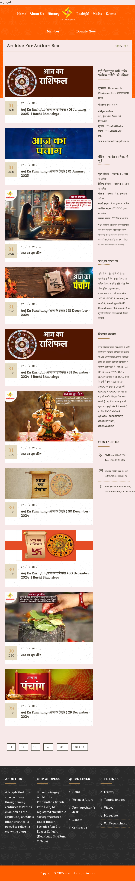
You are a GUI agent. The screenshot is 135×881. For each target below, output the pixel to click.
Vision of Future (82, 800)
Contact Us (79, 828)
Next (78, 747)
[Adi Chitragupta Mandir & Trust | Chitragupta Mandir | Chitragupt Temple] (67, 14)
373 (62, 747)
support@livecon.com (116, 470)
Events (111, 14)
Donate (77, 820)
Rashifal (82, 14)
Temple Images (114, 800)
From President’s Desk (83, 810)
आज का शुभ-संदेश (31, 253)
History (109, 792)
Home (21, 14)
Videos (108, 807)
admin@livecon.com (116, 475)
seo (126, 46)
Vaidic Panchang (115, 823)
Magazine (111, 815)
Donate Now (86, 31)
